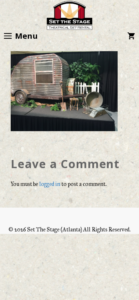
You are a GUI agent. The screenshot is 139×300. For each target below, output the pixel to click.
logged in (49, 184)
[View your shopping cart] (131, 36)
